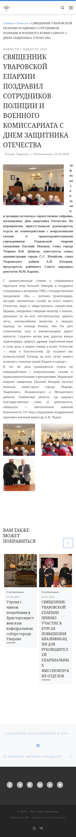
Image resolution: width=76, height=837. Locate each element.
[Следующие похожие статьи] (68, 543)
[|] (6, 7)
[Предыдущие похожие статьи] (57, 543)
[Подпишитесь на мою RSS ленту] (34, 828)
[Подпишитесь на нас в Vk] (41, 828)
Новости (22, 23)
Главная (8, 23)
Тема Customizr (56, 817)
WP (27, 817)
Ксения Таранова (17, 154)
